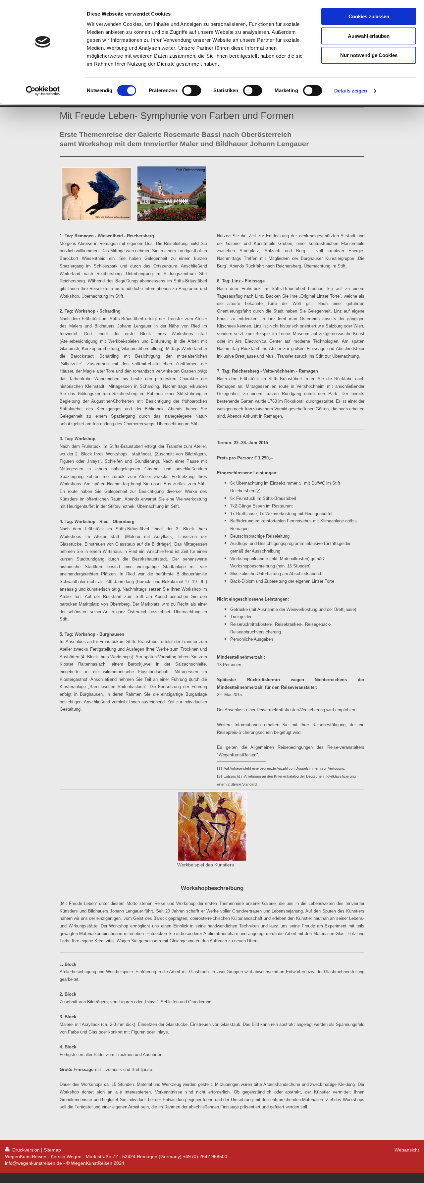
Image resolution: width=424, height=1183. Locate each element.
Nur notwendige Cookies (369, 55)
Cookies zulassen (368, 16)
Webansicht (407, 1150)
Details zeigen (350, 90)
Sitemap (52, 1150)
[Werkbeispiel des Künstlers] (212, 826)
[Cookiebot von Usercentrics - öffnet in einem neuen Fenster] (43, 91)
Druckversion (26, 1150)
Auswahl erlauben (369, 36)
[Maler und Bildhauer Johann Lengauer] (96, 193)
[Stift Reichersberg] (171, 193)
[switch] (191, 90)
